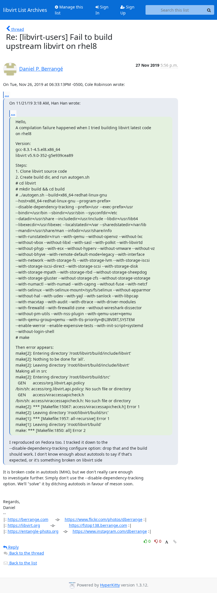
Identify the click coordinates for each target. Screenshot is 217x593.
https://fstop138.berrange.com (98, 525)
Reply (13, 547)
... (7, 95)
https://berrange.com (28, 519)
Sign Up (127, 10)
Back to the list (22, 563)
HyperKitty (110, 585)
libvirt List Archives (25, 10)
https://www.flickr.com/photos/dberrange (103, 519)
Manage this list (69, 10)
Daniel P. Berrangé (41, 68)
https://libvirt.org (24, 525)
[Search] (209, 10)
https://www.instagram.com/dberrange (110, 531)
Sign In (102, 10)
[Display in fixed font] (166, 542)
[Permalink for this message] (175, 542)
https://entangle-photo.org (33, 531)
